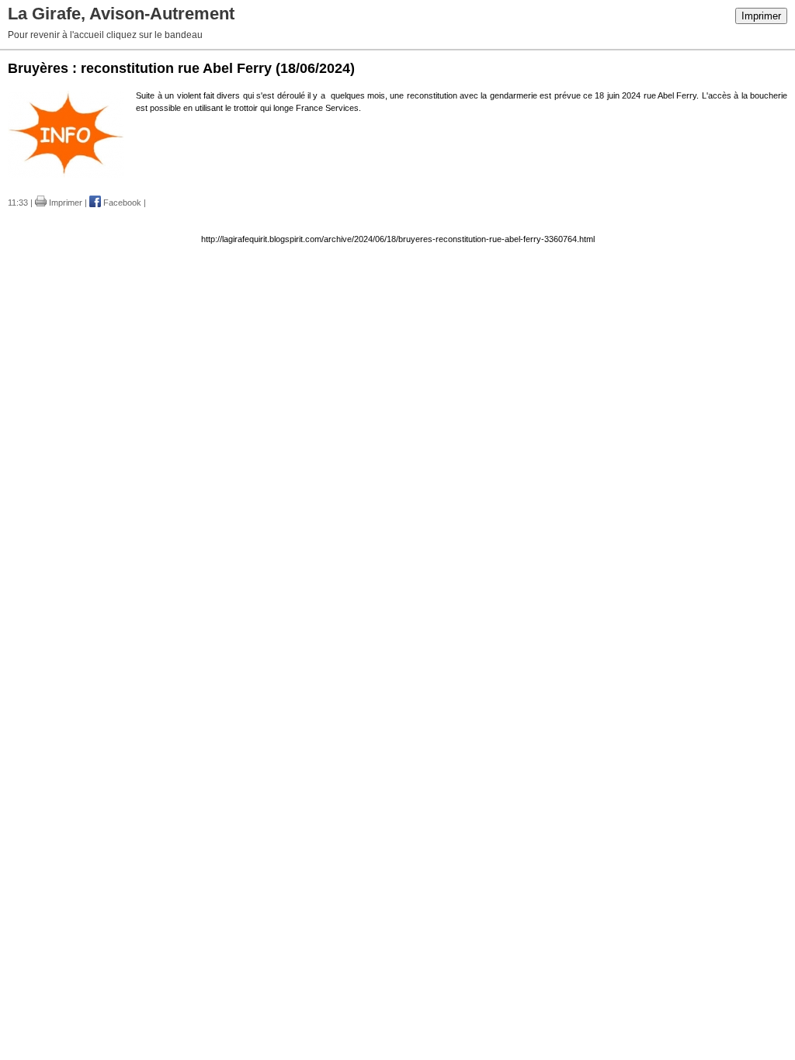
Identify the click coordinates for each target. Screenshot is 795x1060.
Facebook (121, 202)
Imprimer (761, 16)
